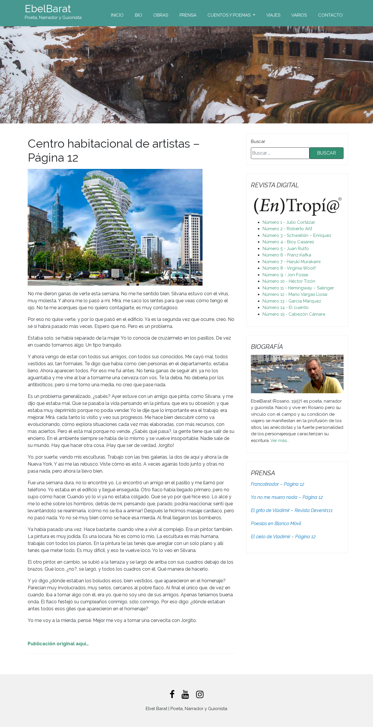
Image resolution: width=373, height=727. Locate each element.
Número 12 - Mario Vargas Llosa (295, 294)
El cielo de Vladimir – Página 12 (283, 536)
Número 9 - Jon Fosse (285, 274)
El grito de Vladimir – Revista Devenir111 (292, 510)
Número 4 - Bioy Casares (288, 241)
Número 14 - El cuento (286, 307)
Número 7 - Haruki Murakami (292, 261)
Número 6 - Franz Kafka (287, 255)
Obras (160, 15)
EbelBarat (48, 9)
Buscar (258, 141)
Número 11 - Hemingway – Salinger (298, 288)
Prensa (188, 15)
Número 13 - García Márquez (292, 301)
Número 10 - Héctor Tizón (289, 281)
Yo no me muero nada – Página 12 (287, 497)
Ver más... (279, 440)
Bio (138, 15)
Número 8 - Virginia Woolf (289, 268)
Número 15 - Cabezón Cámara (294, 314)
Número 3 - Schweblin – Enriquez (297, 235)
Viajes (273, 15)
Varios (299, 15)
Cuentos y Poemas (229, 15)
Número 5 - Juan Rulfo (286, 248)
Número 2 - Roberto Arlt (287, 228)
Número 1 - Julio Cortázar (289, 222)
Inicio (117, 15)
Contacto (330, 15)
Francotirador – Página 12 (277, 484)
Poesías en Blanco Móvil (276, 523)
